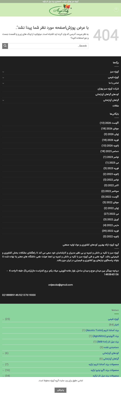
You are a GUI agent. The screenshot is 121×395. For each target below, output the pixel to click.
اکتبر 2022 (113, 185)
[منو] (116, 9)
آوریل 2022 (113, 220)
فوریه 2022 (113, 231)
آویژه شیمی (113, 77)
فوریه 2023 (113, 168)
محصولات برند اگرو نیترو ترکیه (105, 370)
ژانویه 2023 (113, 174)
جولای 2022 (113, 203)
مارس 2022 (113, 225)
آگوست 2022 (112, 197)
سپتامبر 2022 (112, 191)
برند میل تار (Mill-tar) (108, 342)
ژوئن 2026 (113, 134)
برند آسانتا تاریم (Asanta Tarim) (102, 330)
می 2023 (114, 163)
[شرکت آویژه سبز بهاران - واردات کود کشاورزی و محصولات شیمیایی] (60, 9)
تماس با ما (114, 83)
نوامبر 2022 (113, 180)
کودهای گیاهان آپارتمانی (107, 94)
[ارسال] (5, 46)
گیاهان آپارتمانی (111, 100)
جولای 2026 (113, 129)
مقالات (115, 106)
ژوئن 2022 (113, 208)
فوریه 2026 (113, 140)
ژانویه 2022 (113, 237)
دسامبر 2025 (112, 151)
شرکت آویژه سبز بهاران (108, 89)
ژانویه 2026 (113, 146)
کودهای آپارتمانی (111, 353)
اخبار (116, 325)
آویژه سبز (114, 72)
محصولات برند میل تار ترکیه (106, 376)
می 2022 (114, 214)
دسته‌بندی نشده (111, 347)
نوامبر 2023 (113, 157)
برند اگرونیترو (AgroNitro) (106, 336)
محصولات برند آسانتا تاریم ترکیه (104, 365)
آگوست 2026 (112, 123)
